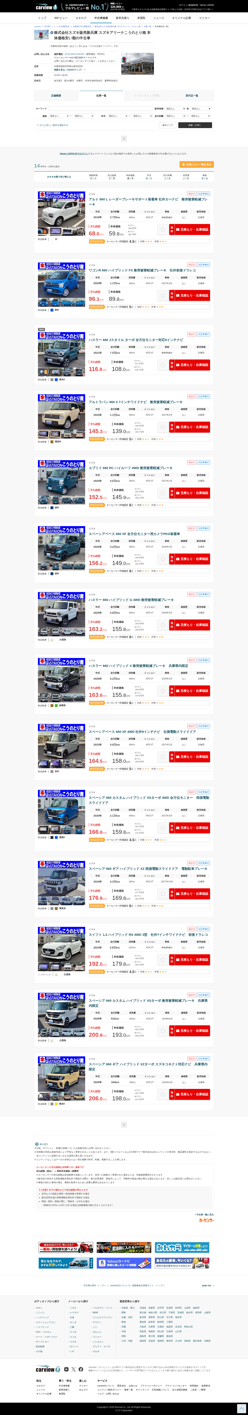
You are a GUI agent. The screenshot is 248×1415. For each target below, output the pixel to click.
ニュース (158, 17)
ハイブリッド (42, 1327)
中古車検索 (101, 17)
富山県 (160, 1317)
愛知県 (143, 1322)
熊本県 (169, 1341)
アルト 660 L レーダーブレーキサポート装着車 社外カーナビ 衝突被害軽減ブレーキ (148, 201)
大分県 (178, 1341)
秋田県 (178, 1308)
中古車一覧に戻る (205, 1214)
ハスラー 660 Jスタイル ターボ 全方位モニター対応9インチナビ (136, 340)
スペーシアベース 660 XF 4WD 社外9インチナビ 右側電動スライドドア (142, 732)
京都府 (160, 1326)
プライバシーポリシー (151, 1385)
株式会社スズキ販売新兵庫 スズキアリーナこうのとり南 (118, 26)
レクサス (74, 1312)
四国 (123, 1336)
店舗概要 (56, 95)
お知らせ (133, 1385)
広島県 (169, 1331)
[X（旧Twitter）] (74, 1369)
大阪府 (143, 1326)
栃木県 (189, 1312)
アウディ (97, 1322)
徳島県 (143, 1336)
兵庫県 (152, 1326)
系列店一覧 (192, 95)
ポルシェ (97, 1332)
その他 (39, 1351)
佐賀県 (152, 1341)
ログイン (183, 5)
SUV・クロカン (43, 1332)
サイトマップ (142, 1389)
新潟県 (143, 1317)
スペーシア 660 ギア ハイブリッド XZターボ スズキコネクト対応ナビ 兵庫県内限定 (148, 1066)
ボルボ (96, 1351)
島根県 (152, 1331)
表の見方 (44, 1144)
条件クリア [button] (167, 125)
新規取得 (193, 5)
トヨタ (73, 1308)
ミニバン (40, 1312)
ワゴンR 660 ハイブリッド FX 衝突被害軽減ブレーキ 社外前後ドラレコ (142, 270)
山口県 (178, 1331)
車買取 (141, 17)
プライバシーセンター (176, 1385)
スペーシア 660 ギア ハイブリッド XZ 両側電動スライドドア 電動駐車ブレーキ (148, 869)
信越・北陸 (126, 1317)
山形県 (187, 1308)
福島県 (196, 1308)
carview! (37, 26)
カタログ (81, 17)
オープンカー (42, 1342)
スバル (73, 1337)
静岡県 (160, 1322)
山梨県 (207, 1312)
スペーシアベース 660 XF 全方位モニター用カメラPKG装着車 (134, 534)
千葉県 (171, 1312)
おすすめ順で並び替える (59, 176)
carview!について (105, 1385)
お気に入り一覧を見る (199, 164)
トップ (42, 17)
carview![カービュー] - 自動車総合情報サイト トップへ (137, 1285)
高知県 (169, 1336)
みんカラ (83, 1389)
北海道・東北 (128, 1308)
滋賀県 (169, 1326)
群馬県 (198, 1312)
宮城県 (169, 1308)
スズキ (73, 1342)
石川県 (169, 1317)
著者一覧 (128, 1389)
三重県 (169, 1322)
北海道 (143, 1308)
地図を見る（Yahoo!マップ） (68, 69)
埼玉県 (163, 1312)
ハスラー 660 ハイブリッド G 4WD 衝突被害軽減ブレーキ (131, 600)
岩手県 (160, 1308)
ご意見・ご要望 (198, 1389)
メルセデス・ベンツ (102, 1308)
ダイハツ (74, 1346)
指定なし (170, 108)
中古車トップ (49, 26)
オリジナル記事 (181, 17)
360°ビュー (61, 17)
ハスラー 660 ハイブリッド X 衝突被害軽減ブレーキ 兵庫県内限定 (138, 666)
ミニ (95, 1327)
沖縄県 (207, 1341)
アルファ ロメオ (101, 1346)
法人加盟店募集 (179, 1389)
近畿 (123, 1326)
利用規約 (194, 1385)
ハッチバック (42, 1317)
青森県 (152, 1308)
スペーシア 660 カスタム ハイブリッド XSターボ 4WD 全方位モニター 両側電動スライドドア (149, 800)
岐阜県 (152, 1322)
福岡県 (143, 1341)
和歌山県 (188, 1326)
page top (206, 1285)
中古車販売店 (64, 26)
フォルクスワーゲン (102, 1317)
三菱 (72, 1327)
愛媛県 (160, 1336)
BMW (95, 1312)
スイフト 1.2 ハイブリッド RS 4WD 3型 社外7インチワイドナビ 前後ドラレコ (148, 934)
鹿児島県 (197, 1341)
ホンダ (73, 1322)
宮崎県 (187, 1341)
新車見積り (122, 17)
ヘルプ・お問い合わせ (108, 1393)
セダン (39, 1308)
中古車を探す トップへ (95, 1285)
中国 (123, 1331)
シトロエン (98, 1342)
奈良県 (178, 1326)
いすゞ (73, 1351)
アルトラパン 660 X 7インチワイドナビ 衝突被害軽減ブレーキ (136, 402)
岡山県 (160, 1331)
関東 (123, 1312)
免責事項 (205, 1385)
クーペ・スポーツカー (47, 1337)
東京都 (143, 1312)
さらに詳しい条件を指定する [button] (54, 125)
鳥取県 (143, 1331)
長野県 (152, 1317)
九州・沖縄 (126, 1341)
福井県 (178, 1317)
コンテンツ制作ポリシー (109, 1389)
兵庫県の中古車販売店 (82, 26)
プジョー (97, 1337)
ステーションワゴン (46, 1322)
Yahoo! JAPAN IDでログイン (74, 153)
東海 (123, 1322)
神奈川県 (153, 1312)
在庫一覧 (147, 26)
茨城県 (180, 1312)
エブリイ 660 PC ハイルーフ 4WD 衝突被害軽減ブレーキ (131, 468)
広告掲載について (160, 1389)
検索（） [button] (195, 125)
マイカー (204, 17)
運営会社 (121, 1385)
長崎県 (160, 1341)
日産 (72, 1317)
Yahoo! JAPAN (207, 5)
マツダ (73, 1332)
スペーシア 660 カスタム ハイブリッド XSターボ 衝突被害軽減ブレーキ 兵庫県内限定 (148, 1003)
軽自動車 (40, 1346)
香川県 (152, 1336)
